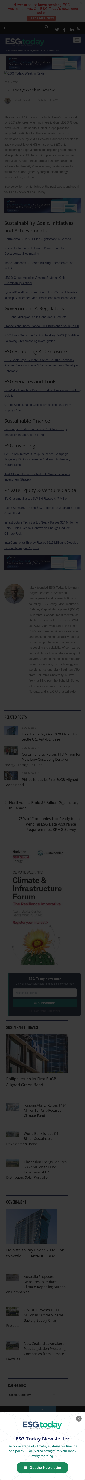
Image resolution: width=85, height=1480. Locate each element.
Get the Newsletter (45, 1468)
